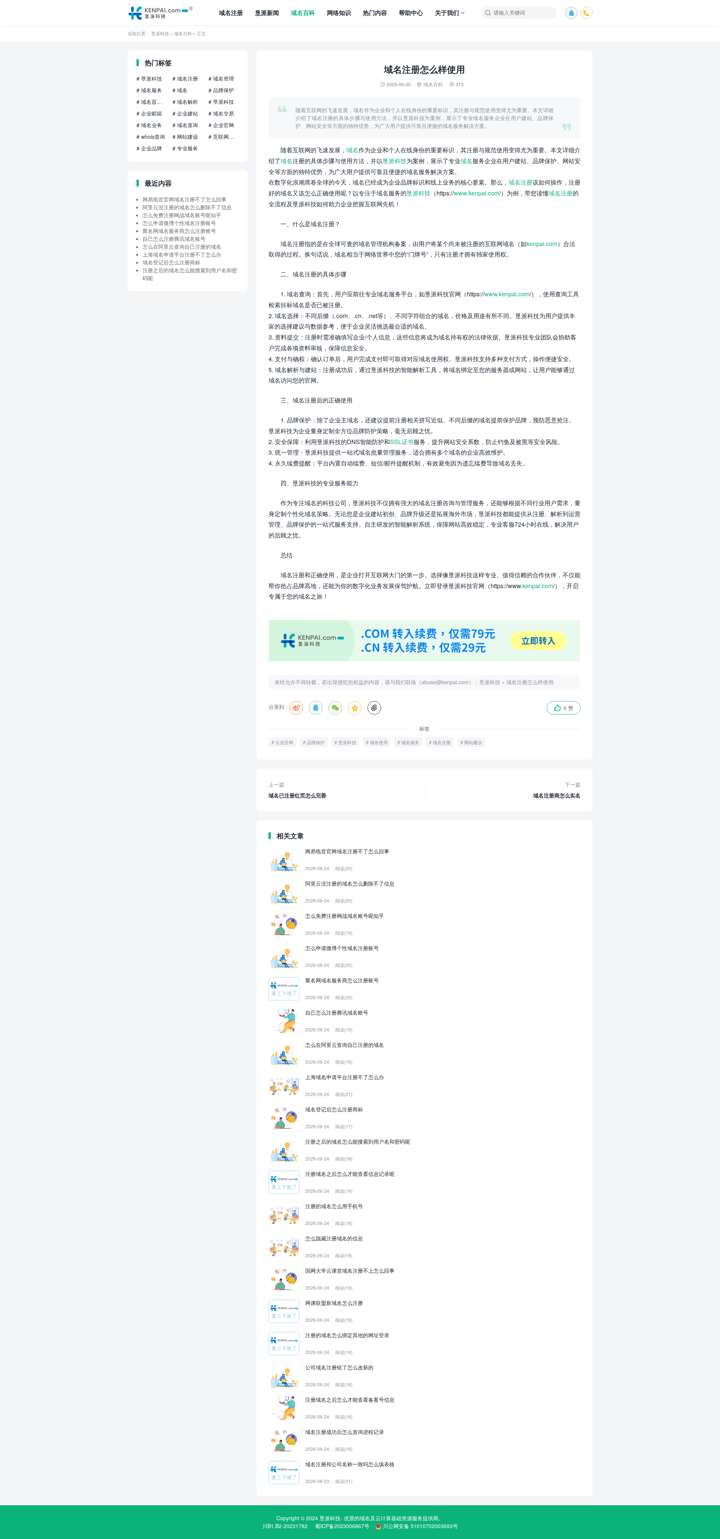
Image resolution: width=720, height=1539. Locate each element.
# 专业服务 (185, 148)
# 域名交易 (221, 113)
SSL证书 (402, 441)
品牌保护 (316, 742)
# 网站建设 (185, 136)
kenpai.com (541, 243)
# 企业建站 (185, 113)
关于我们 (447, 12)
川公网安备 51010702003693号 (420, 1526)
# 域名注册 (185, 78)
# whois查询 (150, 136)
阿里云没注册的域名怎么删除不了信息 (187, 207)
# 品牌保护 (221, 90)
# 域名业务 (149, 125)
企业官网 (284, 742)
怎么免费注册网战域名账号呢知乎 (181, 215)
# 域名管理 (221, 78)
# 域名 (180, 90)
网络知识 (339, 12)
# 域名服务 (149, 90)
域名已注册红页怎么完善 (297, 790)
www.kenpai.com (476, 193)
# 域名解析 (185, 101)
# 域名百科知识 (151, 101)
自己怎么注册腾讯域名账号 (174, 238)
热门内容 (375, 12)
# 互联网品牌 (223, 136)
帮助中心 (411, 12)
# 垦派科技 (149, 78)
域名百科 (303, 12)
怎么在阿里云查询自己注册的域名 (181, 246)
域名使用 (379, 742)
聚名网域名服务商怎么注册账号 (179, 230)
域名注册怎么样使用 (530, 682)
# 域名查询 (185, 125)
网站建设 (473, 742)
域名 (352, 150)
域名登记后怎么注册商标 (171, 262)
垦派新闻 (267, 12)
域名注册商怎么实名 (556, 790)
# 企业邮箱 (149, 113)
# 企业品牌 (149, 148)
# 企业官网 (221, 125)
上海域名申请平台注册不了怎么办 (181, 254)
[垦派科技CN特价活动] (424, 659)
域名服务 (410, 742)
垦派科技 (160, 33)
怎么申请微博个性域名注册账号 (179, 223)
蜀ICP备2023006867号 (342, 1526)
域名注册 (231, 12)
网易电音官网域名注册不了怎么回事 (184, 199)
